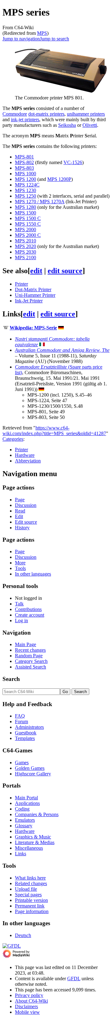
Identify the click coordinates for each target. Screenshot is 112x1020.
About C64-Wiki (31, 1001)
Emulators (25, 820)
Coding (22, 808)
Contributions (28, 609)
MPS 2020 (25, 246)
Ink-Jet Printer (29, 300)
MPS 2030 (25, 252)
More (20, 562)
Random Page (29, 655)
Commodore (14, 114)
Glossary (23, 825)
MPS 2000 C (28, 235)
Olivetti (89, 125)
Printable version (31, 900)
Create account (29, 615)
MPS (42, 33)
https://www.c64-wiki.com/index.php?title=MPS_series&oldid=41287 (54, 430)
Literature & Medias (34, 842)
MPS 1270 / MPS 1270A (39, 201)
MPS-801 (24, 156)
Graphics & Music (33, 836)
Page (20, 499)
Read (20, 510)
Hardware (25, 455)
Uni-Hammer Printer (35, 295)
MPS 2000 (25, 229)
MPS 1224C (27, 184)
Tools (20, 568)
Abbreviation (28, 460)
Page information (32, 911)
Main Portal (26, 797)
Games (22, 762)
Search (11, 679)
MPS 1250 (25, 196)
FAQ (20, 716)
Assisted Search (30, 666)
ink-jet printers (25, 119)
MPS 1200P (59, 179)
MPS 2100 (25, 257)
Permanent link (29, 905)
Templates (25, 738)
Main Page (25, 644)
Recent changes (30, 650)
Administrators (29, 727)
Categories (12, 439)
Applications (27, 803)
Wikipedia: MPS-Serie (33, 327)
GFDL (73, 978)
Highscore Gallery (33, 773)
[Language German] (61, 327)
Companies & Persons (36, 814)
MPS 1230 (25, 190)
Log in (21, 620)
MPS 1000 (25, 173)
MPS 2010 (25, 240)
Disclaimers (26, 1006)
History (22, 527)
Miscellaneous (29, 848)
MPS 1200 (25, 179)
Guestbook (25, 732)
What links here (30, 877)
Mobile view (27, 1012)
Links (20, 853)
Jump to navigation (21, 38)
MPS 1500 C (28, 218)
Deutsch (23, 935)
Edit (19, 516)
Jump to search (54, 38)
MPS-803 (24, 168)
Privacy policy (29, 995)
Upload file (26, 889)
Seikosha (67, 125)
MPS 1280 (25, 207)
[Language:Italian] (42, 344)
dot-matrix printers (46, 114)
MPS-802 (24, 162)
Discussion (25, 505)
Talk (19, 603)
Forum (21, 721)
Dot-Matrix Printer (33, 289)
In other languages (33, 574)
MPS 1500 (25, 212)
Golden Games (29, 768)
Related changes (31, 883)
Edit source (26, 522)
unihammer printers (86, 114)
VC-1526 (72, 162)
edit (36, 271)
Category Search (31, 661)
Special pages (28, 894)
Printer (21, 284)
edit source (65, 271)
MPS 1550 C (28, 224)
